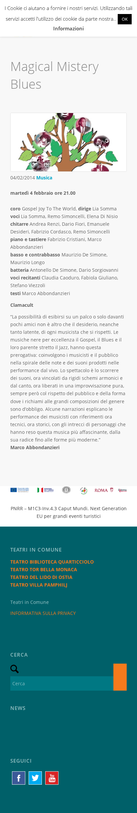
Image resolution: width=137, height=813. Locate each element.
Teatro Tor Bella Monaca (43, 569)
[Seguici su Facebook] (18, 778)
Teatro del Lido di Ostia (41, 577)
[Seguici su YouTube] (52, 778)
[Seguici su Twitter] (35, 778)
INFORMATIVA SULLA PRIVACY (43, 613)
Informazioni (68, 28)
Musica (44, 177)
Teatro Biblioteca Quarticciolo (52, 562)
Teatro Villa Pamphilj (39, 585)
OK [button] (125, 19)
